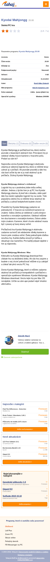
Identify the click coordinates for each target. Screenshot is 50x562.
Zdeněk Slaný (24, 336)
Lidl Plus (8, 531)
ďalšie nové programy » (25, 429)
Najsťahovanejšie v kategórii (12, 475)
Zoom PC (9, 534)
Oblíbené (9, 526)
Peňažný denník (11, 541)
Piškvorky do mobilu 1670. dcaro (15, 422)
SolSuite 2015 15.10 (12, 496)
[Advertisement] (25, 12)
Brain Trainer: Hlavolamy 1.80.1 (14, 415)
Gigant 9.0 (6, 454)
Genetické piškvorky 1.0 (14, 482)
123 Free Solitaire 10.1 (11, 442)
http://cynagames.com (40, 88)
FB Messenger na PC (14, 545)
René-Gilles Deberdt (41, 83)
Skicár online (10, 538)
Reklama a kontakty (25, 555)
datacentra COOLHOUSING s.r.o (31, 559)
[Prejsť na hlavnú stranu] (9, 6)
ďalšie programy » (25, 504)
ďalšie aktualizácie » (25, 462)
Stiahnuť (25, 352)
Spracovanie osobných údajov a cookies (33, 552)
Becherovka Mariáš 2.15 (12, 448)
